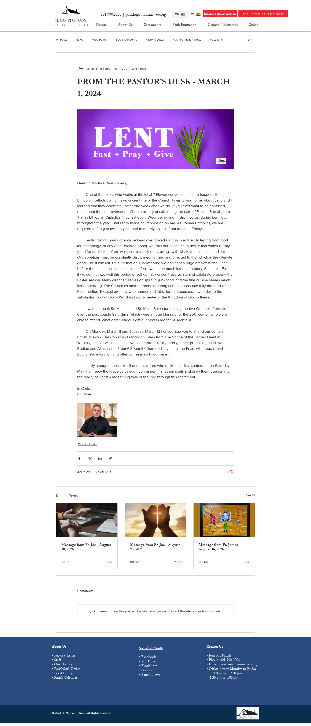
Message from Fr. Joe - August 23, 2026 (155, 546)
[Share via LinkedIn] (100, 458)
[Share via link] (110, 458)
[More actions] (231, 68)
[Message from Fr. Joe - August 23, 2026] (155, 520)
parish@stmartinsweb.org (146, 14)
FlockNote (149, 665)
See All (250, 495)
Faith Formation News (187, 39)
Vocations (216, 39)
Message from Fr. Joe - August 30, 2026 (86, 546)
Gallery (146, 670)
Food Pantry (99, 39)
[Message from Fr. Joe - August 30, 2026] (86, 520)
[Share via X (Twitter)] (90, 458)
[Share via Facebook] (79, 458)
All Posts (61, 39)
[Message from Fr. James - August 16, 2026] (224, 520)
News (79, 39)
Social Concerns (126, 39)
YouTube (148, 661)
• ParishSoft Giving (66, 668)
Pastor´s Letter (155, 39)
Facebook (148, 657)
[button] (125, 25)
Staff (57, 660)
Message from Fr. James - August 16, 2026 (219, 546)
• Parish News (149, 674)
